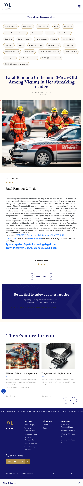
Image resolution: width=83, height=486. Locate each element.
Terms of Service (71, 474)
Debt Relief (8, 39)
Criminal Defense (64, 33)
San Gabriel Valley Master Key (49, 51)
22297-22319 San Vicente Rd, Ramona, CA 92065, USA (39, 235)
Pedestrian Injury (53, 45)
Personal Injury (69, 45)
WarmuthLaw (35, 238)
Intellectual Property (36, 45)
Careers (45, 425)
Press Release (29, 51)
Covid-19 (50, 33)
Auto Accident (27, 26)
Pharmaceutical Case (12, 51)
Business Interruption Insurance (15, 33)
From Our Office (68, 39)
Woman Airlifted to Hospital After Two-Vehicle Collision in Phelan (38, 373)
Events (54, 39)
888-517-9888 (16, 455)
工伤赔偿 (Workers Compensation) (16, 64)
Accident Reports (11, 26)
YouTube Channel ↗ (68, 431)
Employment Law (41, 39)
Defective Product (24, 39)
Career (45, 428)
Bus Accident (68, 26)
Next (73, 400)
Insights (21, 45)
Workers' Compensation (28, 58)
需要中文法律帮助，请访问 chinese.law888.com (31, 247)
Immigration (9, 45)
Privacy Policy (58, 474)
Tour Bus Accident (71, 51)
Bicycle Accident (43, 26)
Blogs (56, 26)
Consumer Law (36, 33)
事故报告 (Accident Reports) (51, 58)
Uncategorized (10, 58)
